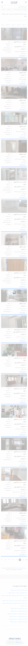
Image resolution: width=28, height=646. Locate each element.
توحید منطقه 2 (10, 20)
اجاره (26, 20)
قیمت (15, 9)
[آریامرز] (14, 2)
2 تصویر (24, 29)
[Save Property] (3, 30)
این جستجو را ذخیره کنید (21, 568)
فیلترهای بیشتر (3, 10)
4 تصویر (24, 87)
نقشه (17, 642)
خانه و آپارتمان (19, 9)
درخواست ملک (10, 642)
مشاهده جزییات (22, 55)
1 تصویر (24, 59)
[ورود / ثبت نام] (2, 2)
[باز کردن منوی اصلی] (25, 2)
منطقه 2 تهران (17, 20)
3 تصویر (24, 316)
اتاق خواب (8, 9)
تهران (22, 20)
